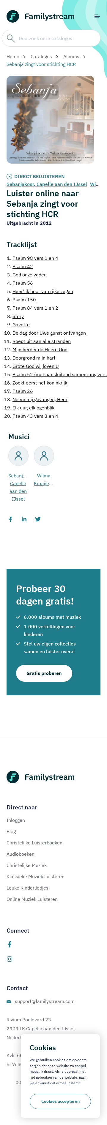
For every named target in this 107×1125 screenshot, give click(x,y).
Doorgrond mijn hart (30, 358)
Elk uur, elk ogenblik (29, 408)
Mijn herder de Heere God (35, 349)
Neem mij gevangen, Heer (35, 399)
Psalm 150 (21, 300)
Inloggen (16, 820)
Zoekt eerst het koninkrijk (35, 383)
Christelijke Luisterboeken (34, 843)
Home (13, 56)
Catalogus (41, 56)
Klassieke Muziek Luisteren (35, 876)
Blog (11, 831)
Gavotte (18, 324)
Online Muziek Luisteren (32, 899)
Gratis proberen (44, 673)
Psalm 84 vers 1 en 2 (32, 308)
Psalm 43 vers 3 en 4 (31, 416)
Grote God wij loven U (31, 366)
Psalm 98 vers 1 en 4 (32, 258)
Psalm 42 (20, 266)
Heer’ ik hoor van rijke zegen (40, 291)
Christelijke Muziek (27, 865)
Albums (71, 56)
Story (15, 316)
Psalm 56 (20, 283)
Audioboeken (20, 854)
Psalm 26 (18, 391)
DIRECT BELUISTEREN (39, 176)
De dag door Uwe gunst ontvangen (45, 333)
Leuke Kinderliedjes (27, 888)
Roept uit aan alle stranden (37, 341)
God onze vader (26, 275)
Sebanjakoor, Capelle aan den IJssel (47, 184)
